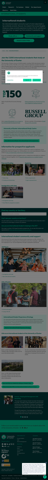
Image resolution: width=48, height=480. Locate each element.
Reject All (27, 80)
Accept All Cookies (36, 80)
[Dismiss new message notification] (46, 463)
